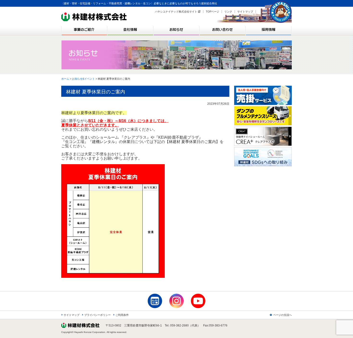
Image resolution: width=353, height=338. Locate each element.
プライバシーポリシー (97, 314)
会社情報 (130, 29)
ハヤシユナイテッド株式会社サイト (176, 11)
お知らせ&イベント (83, 78)
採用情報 (269, 29)
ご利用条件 (122, 314)
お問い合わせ (223, 29)
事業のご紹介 (84, 29)
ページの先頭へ (282, 314)
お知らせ (176, 29)
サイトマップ (245, 11)
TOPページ (212, 11)
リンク (228, 11)
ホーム (65, 78)
